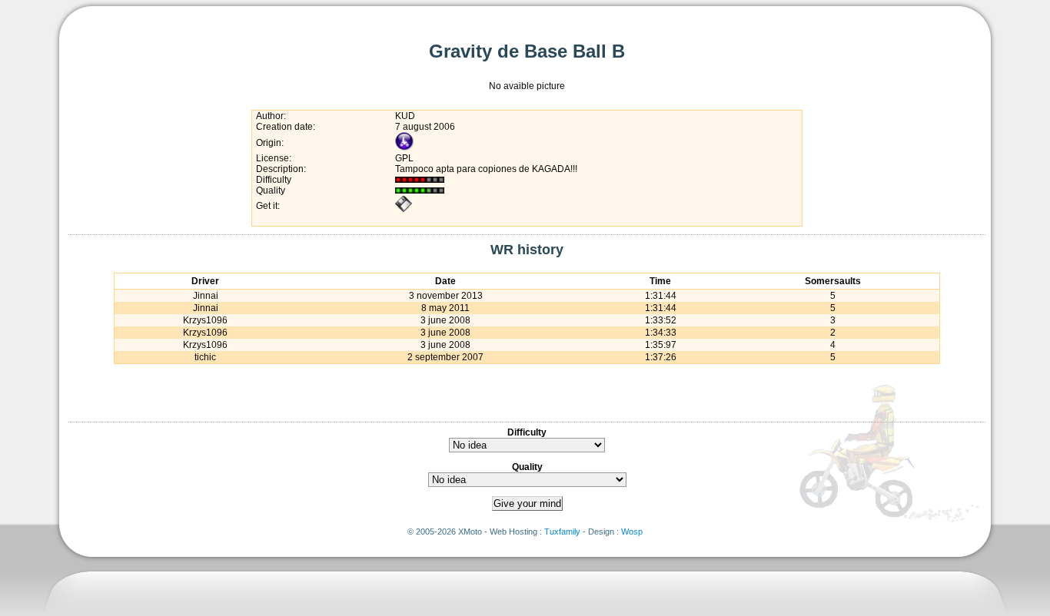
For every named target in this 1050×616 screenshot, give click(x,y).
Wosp (632, 531)
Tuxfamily (562, 531)
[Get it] (403, 209)
